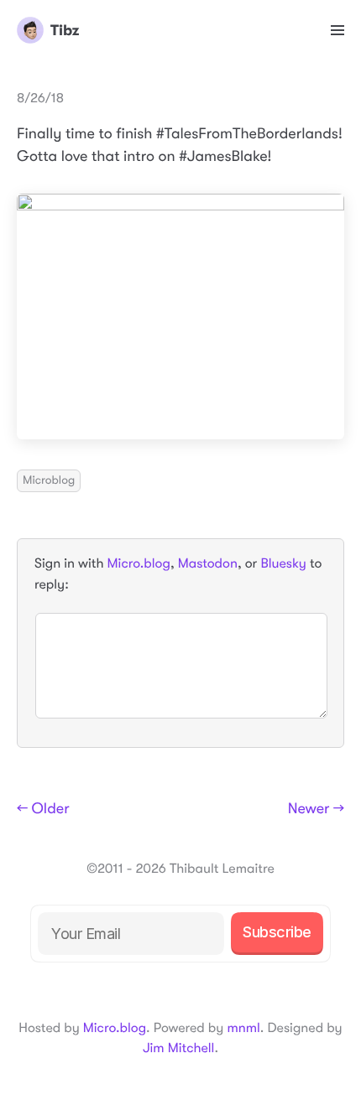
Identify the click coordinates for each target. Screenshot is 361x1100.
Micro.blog (138, 563)
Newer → (316, 809)
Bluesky (283, 563)
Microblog (49, 480)
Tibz (64, 30)
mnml (243, 1027)
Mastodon (208, 563)
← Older (43, 809)
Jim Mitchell (178, 1048)
